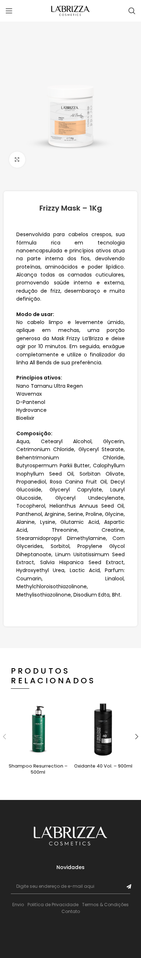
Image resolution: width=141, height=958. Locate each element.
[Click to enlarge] (17, 160)
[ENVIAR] (128, 886)
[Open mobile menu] (9, 11)
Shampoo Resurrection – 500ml (38, 769)
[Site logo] (70, 10)
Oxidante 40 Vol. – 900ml (103, 766)
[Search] (132, 11)
